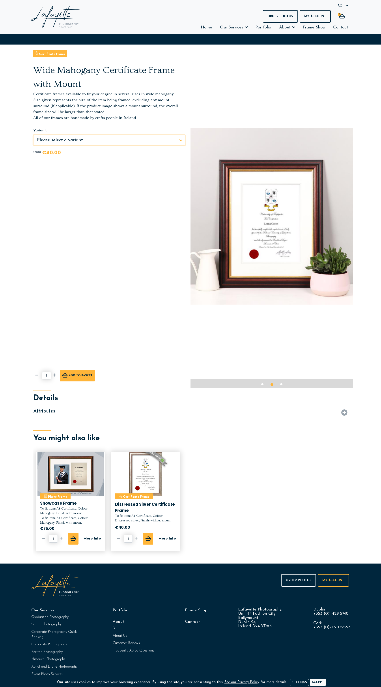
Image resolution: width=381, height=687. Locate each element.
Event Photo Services (47, 674)
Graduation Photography (50, 617)
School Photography (46, 624)
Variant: (40, 130)
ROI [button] (341, 5)
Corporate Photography (49, 644)
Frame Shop (314, 27)
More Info (92, 538)
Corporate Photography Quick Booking (54, 634)
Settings (299, 682)
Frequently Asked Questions (133, 650)
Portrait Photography (47, 652)
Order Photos (280, 16)
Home (206, 27)
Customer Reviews (126, 643)
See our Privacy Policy (241, 682)
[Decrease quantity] (37, 375)
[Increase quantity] (55, 375)
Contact (340, 27)
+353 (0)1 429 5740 (331, 614)
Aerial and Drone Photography (54, 666)
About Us (120, 636)
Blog (116, 628)
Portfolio (263, 27)
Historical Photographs (48, 659)
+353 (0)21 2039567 (331, 627)
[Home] (55, 17)
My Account (315, 16)
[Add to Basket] (73, 539)
